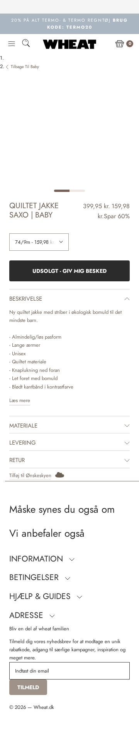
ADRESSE (27, 615)
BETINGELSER (35, 577)
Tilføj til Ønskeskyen (30, 475)
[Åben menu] (11, 44)
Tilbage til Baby (25, 66)
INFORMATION (37, 559)
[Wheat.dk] (69, 44)
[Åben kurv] (119, 44)
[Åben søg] (26, 44)
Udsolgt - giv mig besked (69, 271)
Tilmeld (28, 687)
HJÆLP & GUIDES (41, 596)
